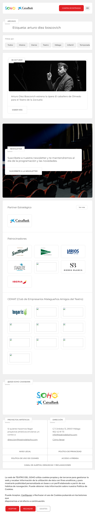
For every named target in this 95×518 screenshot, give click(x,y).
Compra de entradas (71, 8)
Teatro (46, 45)
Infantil (70, 45)
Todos (10, 45)
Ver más (82, 207)
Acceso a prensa (70, 458)
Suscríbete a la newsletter (23, 171)
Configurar (26, 495)
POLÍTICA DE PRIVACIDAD (70, 451)
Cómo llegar (59, 439)
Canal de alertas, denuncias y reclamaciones (47, 465)
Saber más (17, 110)
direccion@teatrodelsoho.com (23, 439)
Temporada (85, 45)
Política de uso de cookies (25, 458)
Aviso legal (25, 451)
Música (22, 45)
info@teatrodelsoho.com (65, 435)
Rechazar (28, 509)
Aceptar (12, 509)
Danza (34, 45)
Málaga (58, 45)
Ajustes (43, 509)
